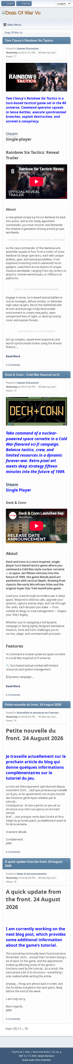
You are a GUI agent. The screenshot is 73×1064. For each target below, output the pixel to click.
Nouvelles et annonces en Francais (38, 712)
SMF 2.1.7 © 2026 (27, 1056)
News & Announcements (31, 874)
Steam (12, 133)
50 (26, 1028)
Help (27, 1051)
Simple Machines (46, 1056)
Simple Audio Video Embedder (36, 1060)
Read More (13, 356)
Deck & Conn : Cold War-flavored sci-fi (32, 374)
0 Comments (13, 365)
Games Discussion (28, 48)
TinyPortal (17, 1051)
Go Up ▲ (57, 1051)
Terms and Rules (40, 1051)
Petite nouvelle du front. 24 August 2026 (33, 704)
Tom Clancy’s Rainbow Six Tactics (29, 40)
